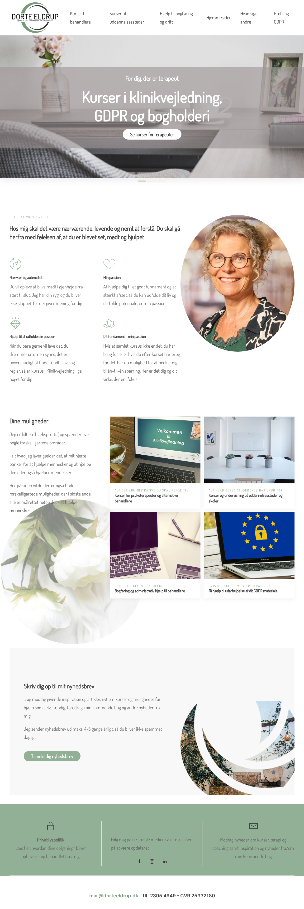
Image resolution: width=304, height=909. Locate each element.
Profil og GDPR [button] (281, 17)
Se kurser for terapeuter (152, 134)
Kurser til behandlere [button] (80, 17)
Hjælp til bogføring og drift (176, 17)
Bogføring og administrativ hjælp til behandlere (150, 590)
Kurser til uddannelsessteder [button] (126, 17)
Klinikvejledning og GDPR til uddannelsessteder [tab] (152, 181)
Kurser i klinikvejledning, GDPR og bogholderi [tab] (142, 181)
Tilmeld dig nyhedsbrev (52, 756)
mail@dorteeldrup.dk (113, 896)
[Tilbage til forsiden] (35, 17)
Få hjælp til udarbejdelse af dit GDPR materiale (243, 590)
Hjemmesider (218, 17)
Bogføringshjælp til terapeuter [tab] (162, 181)
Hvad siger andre (249, 17)
